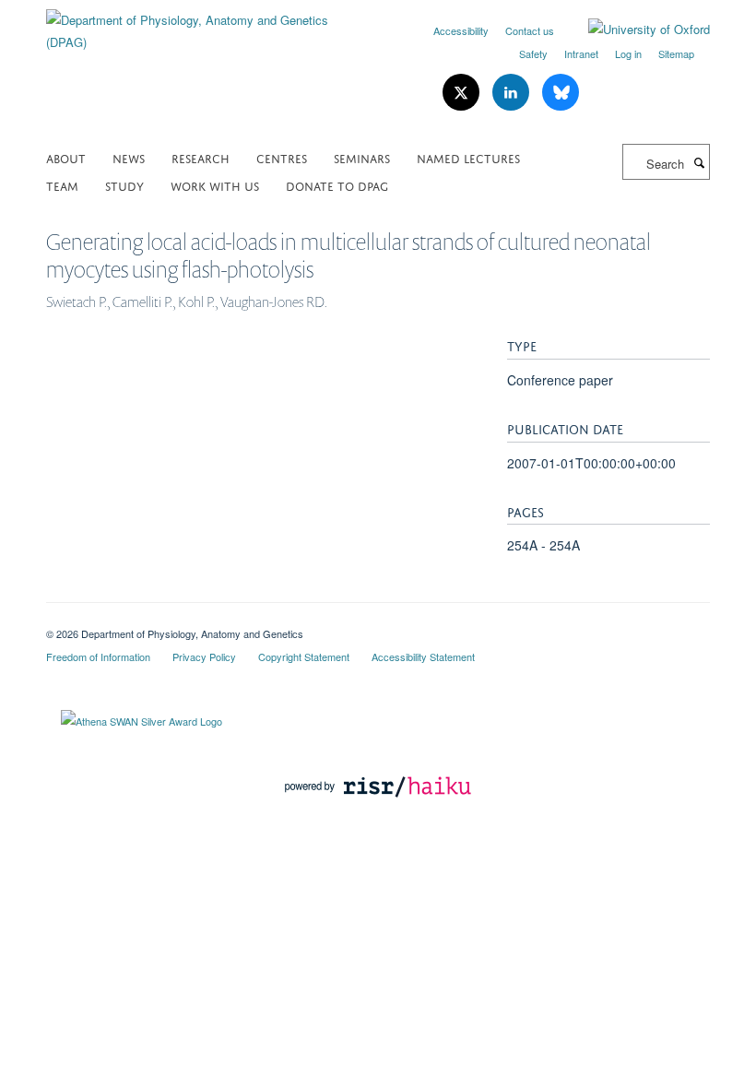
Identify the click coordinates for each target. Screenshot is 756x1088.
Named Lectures (468, 157)
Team (62, 185)
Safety (533, 53)
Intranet (581, 53)
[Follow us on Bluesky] (560, 92)
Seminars (362, 157)
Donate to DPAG (337, 185)
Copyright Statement (303, 656)
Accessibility (461, 30)
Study (124, 185)
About (66, 157)
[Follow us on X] (463, 92)
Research (200, 157)
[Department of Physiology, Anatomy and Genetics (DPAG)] (205, 24)
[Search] (699, 162)
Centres (281, 157)
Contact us (529, 30)
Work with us (215, 185)
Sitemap (676, 53)
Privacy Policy (204, 656)
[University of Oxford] (635, 29)
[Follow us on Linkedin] (512, 92)
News (128, 157)
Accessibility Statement (423, 656)
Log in (628, 53)
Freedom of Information (98, 656)
